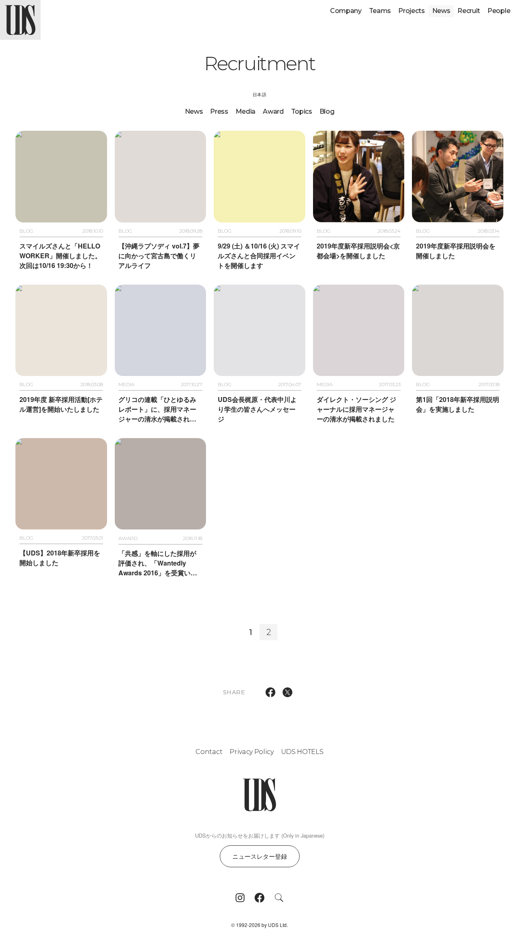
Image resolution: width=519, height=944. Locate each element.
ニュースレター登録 (259, 856)
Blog (327, 111)
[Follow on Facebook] (259, 897)
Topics (301, 111)
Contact (208, 752)
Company (346, 11)
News (441, 11)
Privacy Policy (251, 752)
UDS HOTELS (302, 752)
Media (245, 111)
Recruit (468, 11)
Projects (411, 11)
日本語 (259, 94)
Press (219, 111)
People (498, 11)
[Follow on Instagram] (240, 897)
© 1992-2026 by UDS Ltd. (259, 924)
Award (273, 111)
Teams (380, 11)
